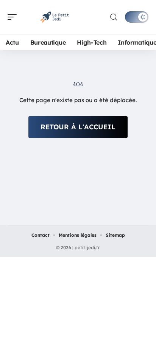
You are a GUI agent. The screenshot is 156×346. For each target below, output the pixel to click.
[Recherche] (113, 17)
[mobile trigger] (14, 17)
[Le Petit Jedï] (54, 17)
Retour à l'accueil (78, 127)
